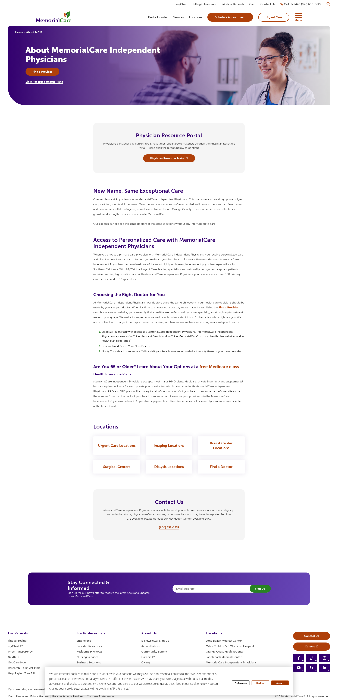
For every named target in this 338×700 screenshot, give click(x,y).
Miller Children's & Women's (230, 646)
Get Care (17, 662)
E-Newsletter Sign (155, 640)
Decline (260, 683)
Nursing (87, 657)
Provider (89, 646)
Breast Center (221, 445)
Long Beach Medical (224, 640)
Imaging (169, 445)
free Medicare (219, 366)
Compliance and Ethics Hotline (28, 696)
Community (154, 651)
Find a (228, 307)
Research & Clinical (24, 668)
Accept (279, 683)
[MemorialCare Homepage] (53, 17)
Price (20, 651)
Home (19, 32)
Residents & (89, 651)
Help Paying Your (21, 673)
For (18, 633)
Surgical (116, 467)
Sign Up (260, 588)
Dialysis (169, 467)
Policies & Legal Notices (67, 696)
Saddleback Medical (224, 657)
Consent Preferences (100, 696)
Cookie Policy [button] (198, 684)
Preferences (240, 683)
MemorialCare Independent (231, 662)
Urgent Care (117, 445)
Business (89, 662)
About (149, 633)
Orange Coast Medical (225, 651)
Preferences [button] (120, 689)
